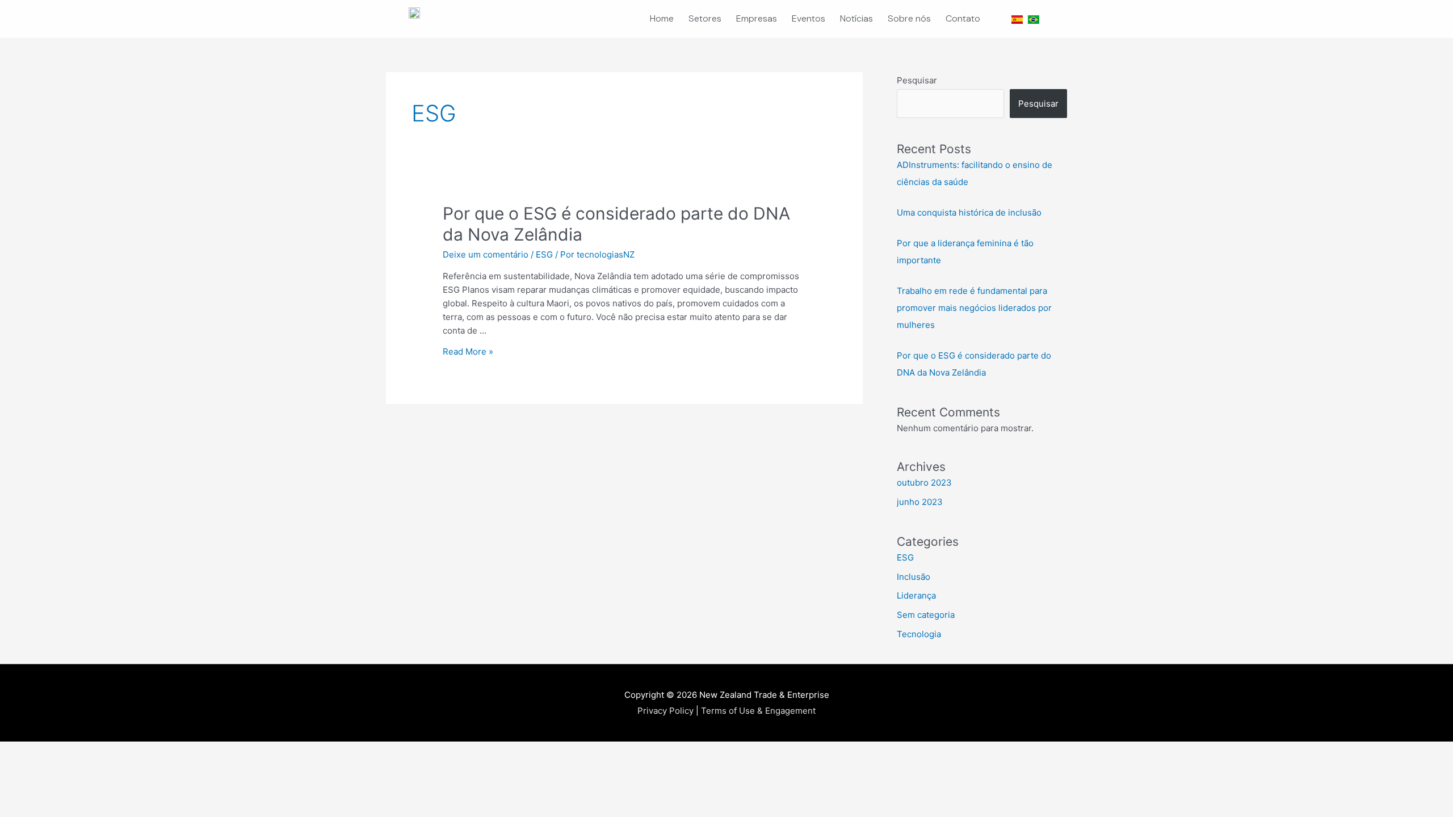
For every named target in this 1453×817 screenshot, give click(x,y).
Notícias (856, 18)
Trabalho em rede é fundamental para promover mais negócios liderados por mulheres (974, 307)
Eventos (808, 18)
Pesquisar (917, 80)
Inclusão (913, 576)
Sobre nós (909, 18)
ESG (544, 254)
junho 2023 (920, 501)
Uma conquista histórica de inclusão (969, 212)
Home (662, 18)
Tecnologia (919, 634)
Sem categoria (926, 614)
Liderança (916, 595)
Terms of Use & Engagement (758, 710)
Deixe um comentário (485, 254)
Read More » (468, 351)
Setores (704, 18)
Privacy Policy (665, 710)
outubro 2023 (924, 482)
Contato (963, 18)
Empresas (756, 18)
